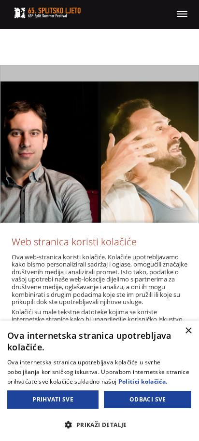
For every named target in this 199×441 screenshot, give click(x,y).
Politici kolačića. (142, 381)
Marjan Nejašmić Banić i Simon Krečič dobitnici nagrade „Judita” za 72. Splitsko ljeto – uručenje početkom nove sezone (99, 190)
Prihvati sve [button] (52, 399)
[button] (99, 424)
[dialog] (99, 381)
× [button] (188, 330)
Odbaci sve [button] (147, 399)
